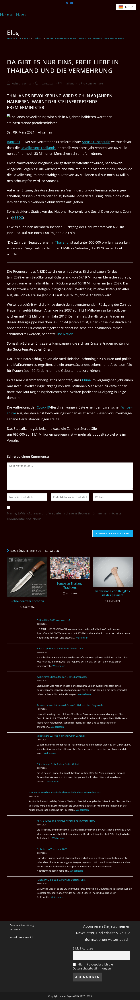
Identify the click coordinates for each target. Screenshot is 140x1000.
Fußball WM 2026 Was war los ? (53, 620)
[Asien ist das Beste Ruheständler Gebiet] (20, 775)
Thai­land (62, 242)
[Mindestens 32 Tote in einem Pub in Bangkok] (20, 747)
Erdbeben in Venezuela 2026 (52, 849)
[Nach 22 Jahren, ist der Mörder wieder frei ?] (20, 660)
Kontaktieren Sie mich (21, 937)
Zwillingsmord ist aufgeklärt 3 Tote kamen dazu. (62, 676)
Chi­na (86, 380)
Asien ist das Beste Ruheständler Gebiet (58, 764)
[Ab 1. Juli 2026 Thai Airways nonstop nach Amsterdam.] (20, 832)
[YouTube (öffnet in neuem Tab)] (71, 3)
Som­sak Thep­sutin (96, 142)
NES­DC (17, 217)
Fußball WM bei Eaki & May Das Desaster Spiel (61, 879)
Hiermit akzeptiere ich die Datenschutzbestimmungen (93, 966)
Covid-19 (43, 407)
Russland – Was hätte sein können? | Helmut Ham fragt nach (70, 705)
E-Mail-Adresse (83, 948)
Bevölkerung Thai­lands (38, 148)
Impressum (16, 929)
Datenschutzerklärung (22, 925)
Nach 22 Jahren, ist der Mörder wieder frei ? (60, 648)
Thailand (69, 83)
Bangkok (13, 142)
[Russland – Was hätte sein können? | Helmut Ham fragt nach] (20, 716)
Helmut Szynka (21, 83)
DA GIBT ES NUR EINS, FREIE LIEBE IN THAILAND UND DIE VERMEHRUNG (85, 38)
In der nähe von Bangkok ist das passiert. (112, 593)
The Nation (64, 334)
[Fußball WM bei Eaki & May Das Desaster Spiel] (20, 891)
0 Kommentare (93, 83)
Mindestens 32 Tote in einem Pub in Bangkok (61, 735)
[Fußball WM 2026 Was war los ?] (20, 631)
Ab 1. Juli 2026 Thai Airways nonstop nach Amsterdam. (66, 820)
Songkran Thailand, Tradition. (70, 585)
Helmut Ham (13, 15)
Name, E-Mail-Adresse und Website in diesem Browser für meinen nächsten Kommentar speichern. (65, 516)
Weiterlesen (81, 637)
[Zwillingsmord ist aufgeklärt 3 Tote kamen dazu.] (20, 688)
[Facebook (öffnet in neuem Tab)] (67, 3)
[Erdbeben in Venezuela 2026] (20, 860)
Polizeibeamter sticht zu (27, 601)
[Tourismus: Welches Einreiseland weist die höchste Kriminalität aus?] (20, 804)
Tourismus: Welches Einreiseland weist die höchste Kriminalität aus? (73, 792)
